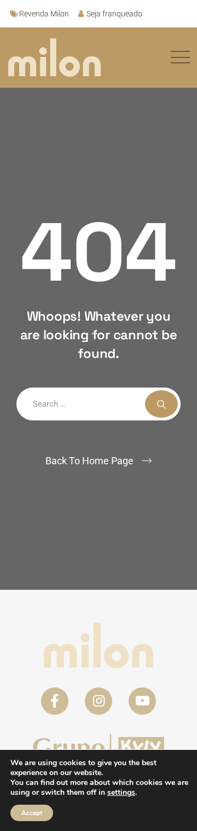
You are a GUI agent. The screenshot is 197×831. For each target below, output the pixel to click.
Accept (31, 813)
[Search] (161, 404)
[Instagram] (98, 701)
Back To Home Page (89, 460)
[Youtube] (142, 701)
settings (121, 793)
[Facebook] (54, 701)
